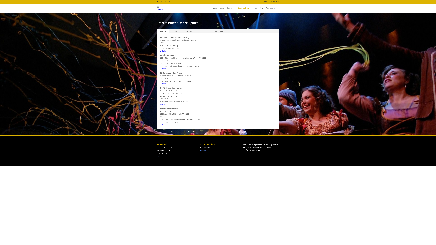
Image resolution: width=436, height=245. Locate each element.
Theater (176, 31)
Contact (265, 2)
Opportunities (243, 8)
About (222, 8)
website (163, 51)
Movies (163, 31)
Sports (203, 31)
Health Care (258, 8)
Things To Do (218, 31)
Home (214, 8)
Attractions (190, 31)
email (159, 156)
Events (229, 8)
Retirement (270, 8)
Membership (275, 2)
